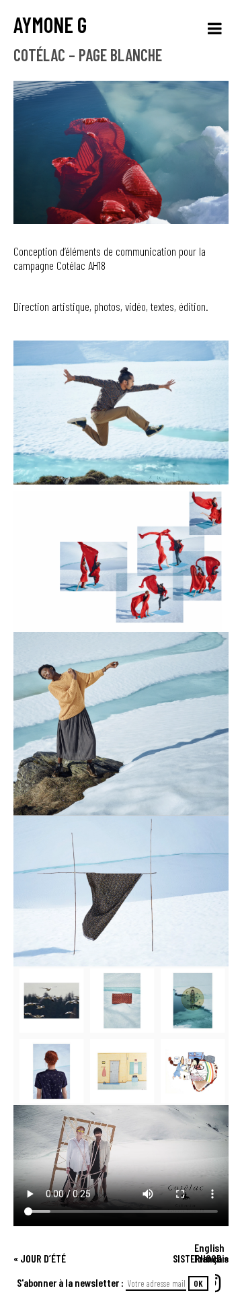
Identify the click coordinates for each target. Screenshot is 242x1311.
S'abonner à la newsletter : (71, 1282)
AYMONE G (50, 24)
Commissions (205, 1266)
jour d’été (43, 1258)
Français (211, 1258)
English (209, 1247)
